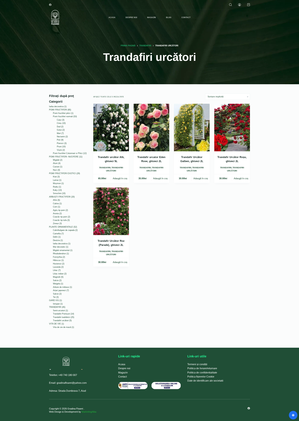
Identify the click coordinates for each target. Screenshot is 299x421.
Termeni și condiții (197, 364)
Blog (168, 17)
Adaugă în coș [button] (120, 178)
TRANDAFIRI (105, 168)
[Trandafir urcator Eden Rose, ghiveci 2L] (151, 127)
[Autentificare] (239, 4)
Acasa (112, 17)
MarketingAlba (89, 411)
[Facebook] (50, 5)
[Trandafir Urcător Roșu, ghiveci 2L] (232, 127)
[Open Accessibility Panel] (293, 415)
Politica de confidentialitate (202, 372)
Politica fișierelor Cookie (200, 376)
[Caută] (230, 4)
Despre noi (131, 17)
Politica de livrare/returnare (202, 368)
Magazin (151, 17)
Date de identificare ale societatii (205, 380)
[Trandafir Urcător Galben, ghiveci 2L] (192, 127)
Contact (185, 17)
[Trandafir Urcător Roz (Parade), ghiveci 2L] (111, 211)
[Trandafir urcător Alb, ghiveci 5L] (111, 127)
